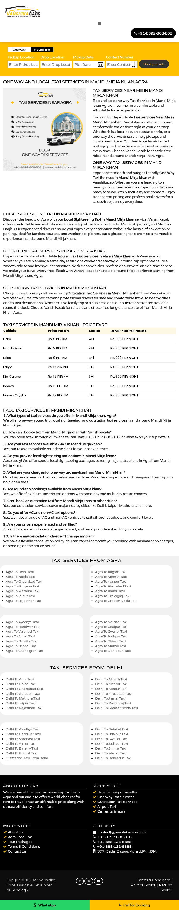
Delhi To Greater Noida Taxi (116, 708)
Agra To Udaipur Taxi (111, 627)
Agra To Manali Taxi (110, 646)
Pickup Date (83, 57)
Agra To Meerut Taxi (111, 577)
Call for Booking (136, 905)
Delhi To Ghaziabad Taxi (24, 689)
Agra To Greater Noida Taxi (116, 601)
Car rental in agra (111, 811)
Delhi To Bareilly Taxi (22, 748)
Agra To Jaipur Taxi (20, 596)
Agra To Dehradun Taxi (113, 651)
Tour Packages (20, 841)
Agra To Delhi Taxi (20, 572)
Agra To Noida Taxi (20, 577)
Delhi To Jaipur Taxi (21, 703)
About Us (15, 832)
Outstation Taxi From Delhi (27, 758)
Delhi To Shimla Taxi (110, 748)
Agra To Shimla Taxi (110, 641)
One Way (19, 50)
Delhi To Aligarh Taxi (111, 679)
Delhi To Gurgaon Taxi (23, 693)
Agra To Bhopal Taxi (21, 646)
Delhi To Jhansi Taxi (110, 698)
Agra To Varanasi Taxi (22, 631)
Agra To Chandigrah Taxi (25, 651)
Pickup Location (21, 57)
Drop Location (52, 57)
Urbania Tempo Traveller (117, 792)
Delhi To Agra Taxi (20, 679)
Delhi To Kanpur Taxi (111, 689)
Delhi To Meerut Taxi (111, 684)
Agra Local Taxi (20, 837)
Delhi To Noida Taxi (21, 684)
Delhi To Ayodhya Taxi (23, 729)
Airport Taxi (106, 806)
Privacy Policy (144, 885)
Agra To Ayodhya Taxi (22, 622)
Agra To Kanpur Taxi (111, 581)
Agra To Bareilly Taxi (21, 641)
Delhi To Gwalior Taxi (111, 739)
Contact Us (17, 851)
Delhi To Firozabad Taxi (113, 693)
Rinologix (20, 890)
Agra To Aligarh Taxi (110, 572)
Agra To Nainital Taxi (111, 622)
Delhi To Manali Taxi (111, 753)
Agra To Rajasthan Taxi (24, 601)
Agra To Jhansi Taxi (110, 591)
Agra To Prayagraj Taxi (112, 596)
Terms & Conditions (24, 846)
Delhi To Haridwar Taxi (23, 734)
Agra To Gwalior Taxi (111, 631)
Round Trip (42, 50)
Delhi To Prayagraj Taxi (113, 703)
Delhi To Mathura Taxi (23, 698)
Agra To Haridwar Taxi (23, 627)
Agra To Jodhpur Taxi (111, 636)
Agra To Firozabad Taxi (113, 586)
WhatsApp (47, 905)
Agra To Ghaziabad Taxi (24, 581)
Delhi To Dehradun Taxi (113, 758)
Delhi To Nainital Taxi (111, 729)
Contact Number (119, 57)
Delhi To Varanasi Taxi (23, 739)
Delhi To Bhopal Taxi (21, 753)
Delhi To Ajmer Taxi (21, 744)
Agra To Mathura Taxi (22, 591)
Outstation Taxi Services (117, 801)
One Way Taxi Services (115, 797)
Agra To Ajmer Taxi (20, 636)
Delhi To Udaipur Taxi (111, 734)
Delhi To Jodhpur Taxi (111, 744)
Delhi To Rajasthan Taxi (24, 708)
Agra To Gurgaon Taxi (22, 586)
